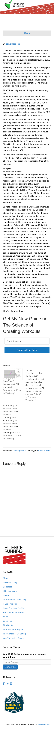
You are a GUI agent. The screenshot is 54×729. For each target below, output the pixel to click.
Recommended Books (13, 612)
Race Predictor (10, 604)
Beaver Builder (44, 724)
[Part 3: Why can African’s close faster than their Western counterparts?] (14, 422)
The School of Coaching (14, 633)
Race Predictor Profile (13, 608)
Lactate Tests (44, 450)
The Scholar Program (13, 629)
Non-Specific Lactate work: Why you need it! (12, 384)
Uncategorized (19, 450)
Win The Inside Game (13, 638)
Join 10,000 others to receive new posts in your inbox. (24, 655)
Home (6, 595)
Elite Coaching (10, 591)
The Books (8, 625)
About (6, 578)
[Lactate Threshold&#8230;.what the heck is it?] (37, 385)
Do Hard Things (10, 582)
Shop (5, 616)
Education (7, 587)
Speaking (7, 621)
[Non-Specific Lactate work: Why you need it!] (12, 374)
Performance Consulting (14, 599)
